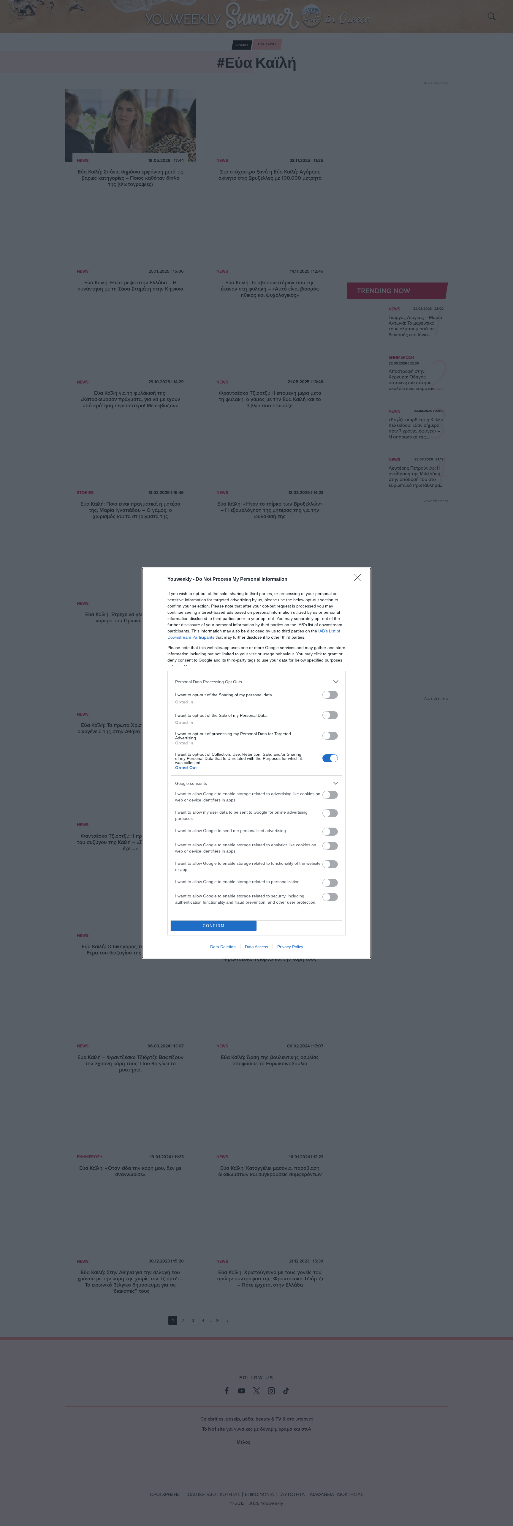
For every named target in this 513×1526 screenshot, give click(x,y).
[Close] (359, 579)
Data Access (256, 946)
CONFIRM (214, 926)
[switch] (330, 695)
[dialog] (256, 763)
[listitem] (256, 681)
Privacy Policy (290, 946)
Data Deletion (223, 946)
